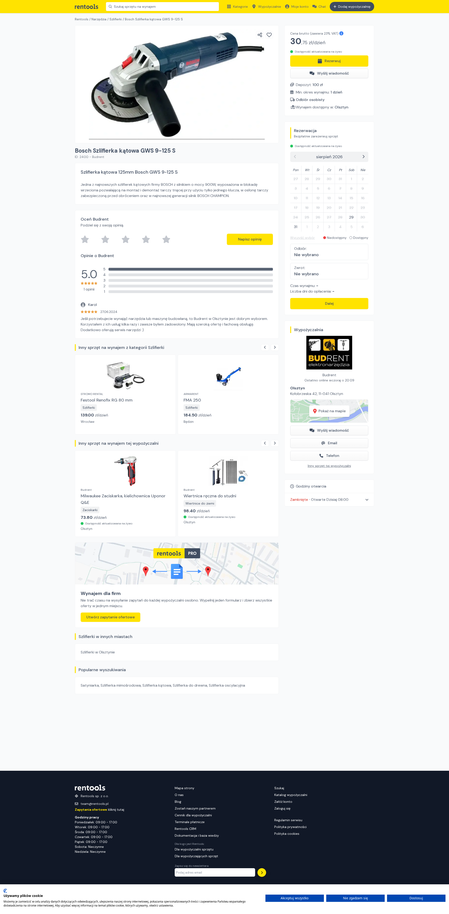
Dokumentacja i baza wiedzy (197, 835)
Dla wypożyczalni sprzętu (194, 849)
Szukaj (279, 788)
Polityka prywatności (290, 827)
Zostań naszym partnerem (195, 808)
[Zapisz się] (261, 872)
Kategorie (240, 6)
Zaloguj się (282, 808)
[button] (329, 499)
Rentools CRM (185, 829)
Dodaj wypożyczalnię (354, 6)
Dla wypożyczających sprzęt (196, 856)
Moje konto (300, 6)
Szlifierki (115, 19)
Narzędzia (98, 19)
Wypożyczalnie (269, 6)
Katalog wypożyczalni (290, 795)
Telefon (332, 455)
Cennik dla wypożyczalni (193, 815)
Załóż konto (283, 801)
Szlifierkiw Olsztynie (98, 652)
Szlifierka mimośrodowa (121, 685)
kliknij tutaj (99, 809)
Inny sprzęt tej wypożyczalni (329, 466)
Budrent (329, 375)
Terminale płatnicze (190, 822)
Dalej (329, 303)
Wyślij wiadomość (333, 73)
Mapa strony (184, 788)
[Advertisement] (177, 732)
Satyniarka (90, 685)
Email (332, 443)
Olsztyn (341, 107)
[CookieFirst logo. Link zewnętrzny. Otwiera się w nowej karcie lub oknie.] (5, 891)
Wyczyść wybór (302, 238)
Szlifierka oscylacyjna (227, 685)
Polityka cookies (286, 834)
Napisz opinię (250, 239)
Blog (178, 801)
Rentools (81, 19)
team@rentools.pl (95, 804)
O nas (179, 795)
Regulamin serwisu (288, 820)
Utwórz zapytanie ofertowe (110, 617)
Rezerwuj (333, 60)
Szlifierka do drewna (190, 685)
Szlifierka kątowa (156, 685)
